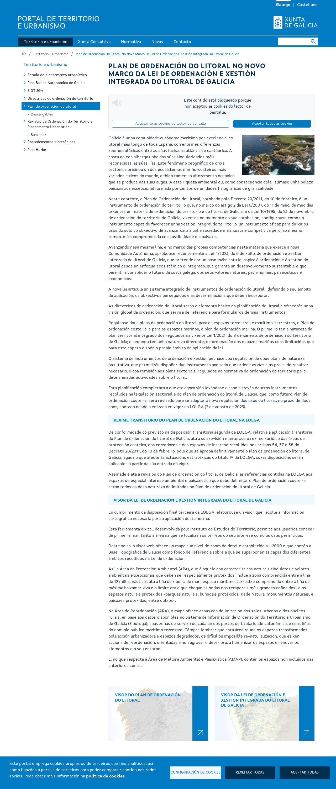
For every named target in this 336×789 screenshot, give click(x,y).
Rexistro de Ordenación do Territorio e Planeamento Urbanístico (60, 124)
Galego (283, 5)
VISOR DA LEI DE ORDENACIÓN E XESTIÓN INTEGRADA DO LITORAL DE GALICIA (255, 700)
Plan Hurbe (37, 150)
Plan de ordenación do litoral (52, 106)
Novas (157, 42)
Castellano (307, 5)
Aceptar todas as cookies (272, 123)
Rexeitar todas (250, 772)
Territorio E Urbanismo (51, 54)
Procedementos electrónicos (51, 142)
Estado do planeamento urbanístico (57, 75)
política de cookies (105, 776)
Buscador (38, 134)
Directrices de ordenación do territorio (60, 99)
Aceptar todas (305, 772)
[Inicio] (58, 22)
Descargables (42, 114)
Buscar (313, 41)
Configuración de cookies (195, 772)
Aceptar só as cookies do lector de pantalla (170, 123)
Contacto (182, 42)
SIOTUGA (35, 91)
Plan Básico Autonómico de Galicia (56, 83)
